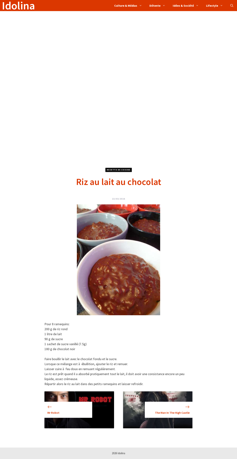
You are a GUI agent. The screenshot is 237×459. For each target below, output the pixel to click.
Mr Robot (53, 412)
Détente (155, 5)
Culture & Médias (125, 5)
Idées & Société (183, 5)
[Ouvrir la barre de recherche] (232, 5)
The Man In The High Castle (172, 412)
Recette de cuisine (118, 170)
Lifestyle (212, 5)
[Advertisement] (111, 37)
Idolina (18, 5)
